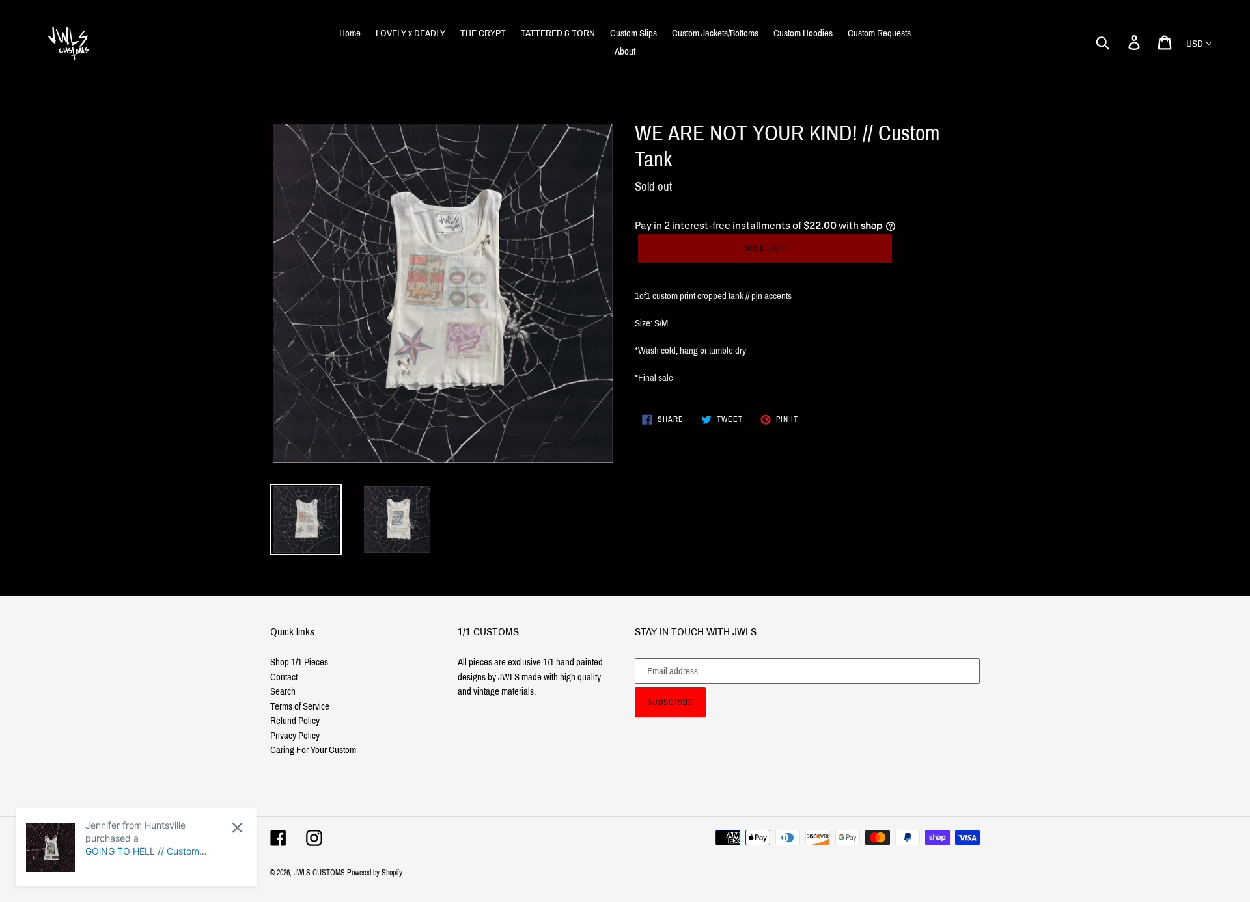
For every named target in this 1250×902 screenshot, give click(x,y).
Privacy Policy (295, 735)
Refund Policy (295, 720)
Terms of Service (299, 706)
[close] (237, 827)
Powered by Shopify (374, 872)
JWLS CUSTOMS (319, 872)
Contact (284, 677)
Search (283, 691)
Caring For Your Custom (313, 750)
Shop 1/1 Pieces (299, 662)
